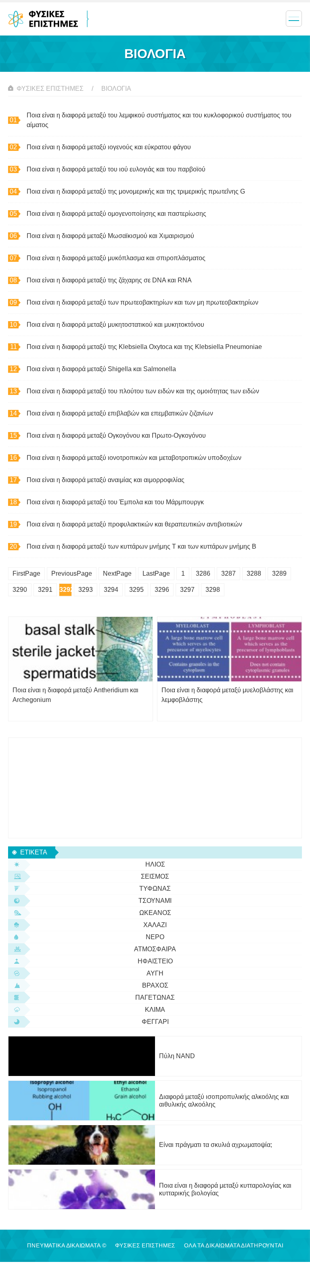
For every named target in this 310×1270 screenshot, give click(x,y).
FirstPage (26, 573)
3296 (162, 589)
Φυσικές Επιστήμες (50, 88)
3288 (254, 573)
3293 (85, 589)
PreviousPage (71, 573)
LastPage (156, 573)
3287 (228, 573)
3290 (20, 589)
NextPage (117, 573)
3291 (45, 589)
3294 (111, 589)
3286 (203, 573)
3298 (212, 589)
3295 (136, 589)
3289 (279, 573)
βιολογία (116, 88)
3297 (187, 589)
